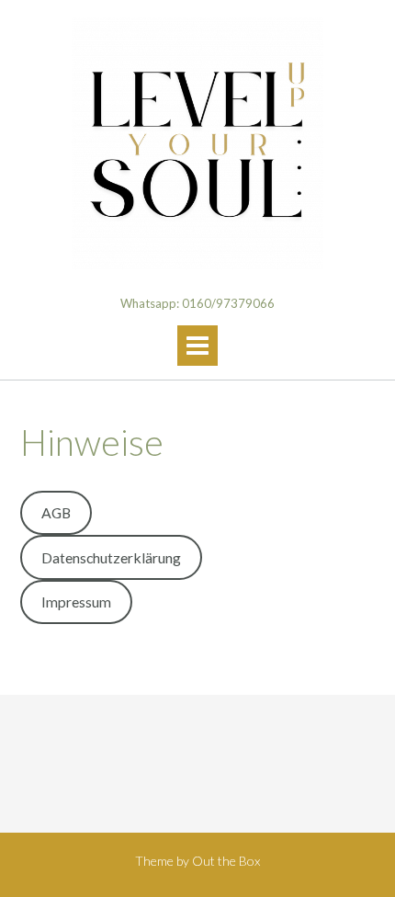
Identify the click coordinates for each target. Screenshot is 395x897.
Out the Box (226, 861)
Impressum (76, 601)
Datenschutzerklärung (111, 557)
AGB (56, 512)
